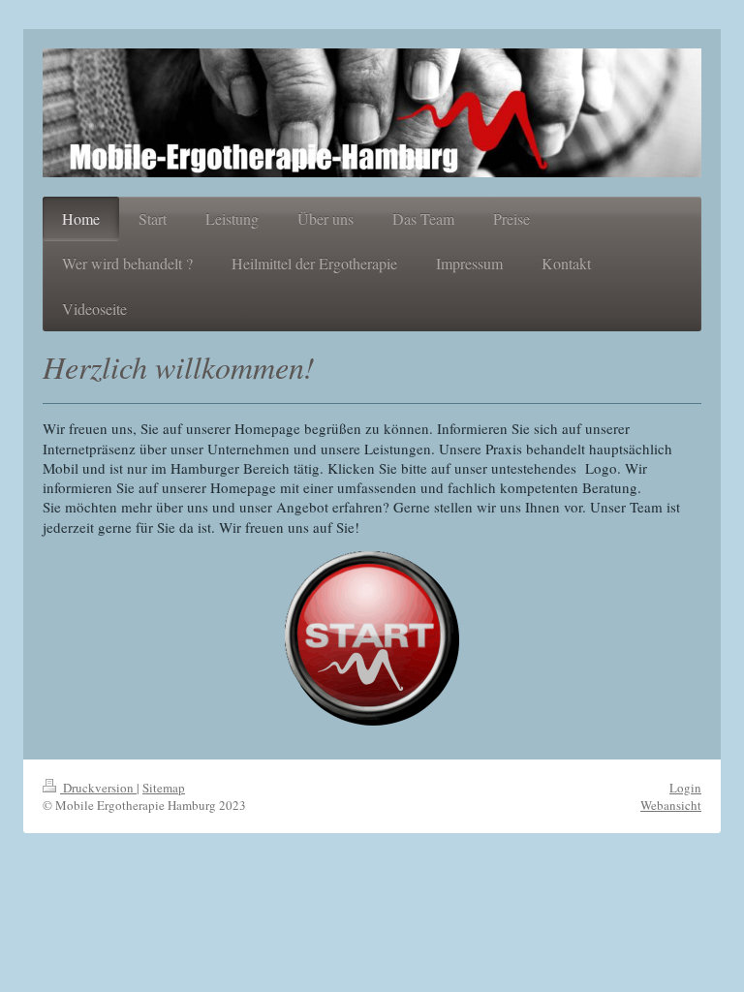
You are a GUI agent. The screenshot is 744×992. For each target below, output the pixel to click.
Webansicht (670, 805)
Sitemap (163, 787)
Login (685, 787)
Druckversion (98, 787)
